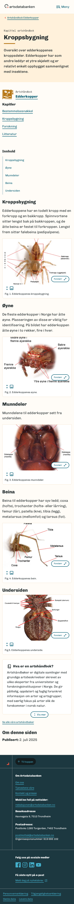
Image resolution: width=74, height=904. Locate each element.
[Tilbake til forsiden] (19, 7)
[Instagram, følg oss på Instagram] (25, 865)
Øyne (8, 167)
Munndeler (12, 175)
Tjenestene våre (24, 787)
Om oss (19, 782)
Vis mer (41, 714)
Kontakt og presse (26, 793)
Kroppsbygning (14, 160)
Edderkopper (27, 96)
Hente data (9, 899)
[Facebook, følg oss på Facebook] (18, 865)
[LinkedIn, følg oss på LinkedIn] (31, 865)
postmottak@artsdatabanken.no (34, 835)
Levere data (26, 899)
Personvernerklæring (15, 893)
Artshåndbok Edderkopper (23, 17)
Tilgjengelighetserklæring (46, 893)
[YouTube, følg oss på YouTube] (38, 865)
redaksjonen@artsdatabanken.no (35, 804)
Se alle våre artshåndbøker (18, 722)
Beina (8, 183)
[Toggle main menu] (63, 7)
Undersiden (12, 190)
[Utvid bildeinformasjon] (10, 288)
